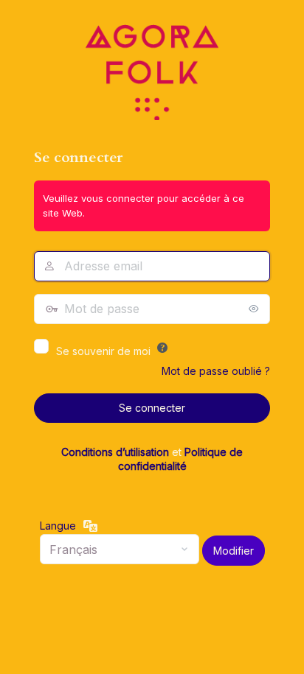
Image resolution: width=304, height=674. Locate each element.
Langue (58, 525)
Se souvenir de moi (103, 351)
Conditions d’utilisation (115, 452)
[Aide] (162, 348)
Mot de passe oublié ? (216, 371)
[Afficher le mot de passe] (255, 308)
